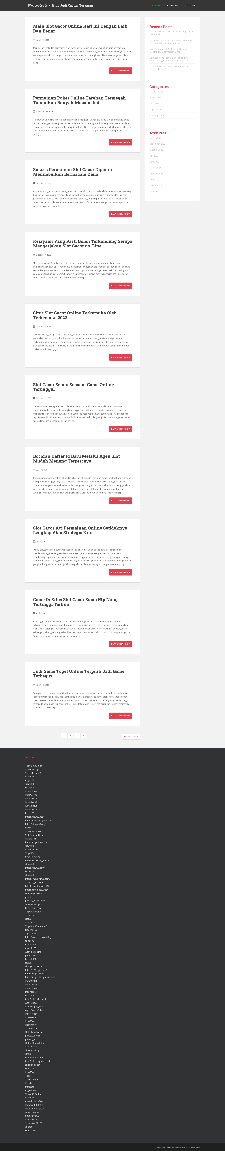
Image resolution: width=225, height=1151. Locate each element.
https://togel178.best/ (36, 973)
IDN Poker (30, 922)
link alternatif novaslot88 (37, 886)
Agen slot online (33, 951)
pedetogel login (33, 1035)
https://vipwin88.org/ (35, 824)
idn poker (29, 787)
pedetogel (30, 897)
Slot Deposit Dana (34, 835)
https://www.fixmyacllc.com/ (39, 820)
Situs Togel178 (32, 856)
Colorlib (169, 1147)
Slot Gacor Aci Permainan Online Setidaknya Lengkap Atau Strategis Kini (80, 530)
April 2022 (154, 191)
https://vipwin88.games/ (37, 860)
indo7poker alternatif (35, 999)
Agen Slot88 (31, 1002)
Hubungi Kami (171, 5)
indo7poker (30, 944)
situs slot (29, 1068)
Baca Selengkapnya (120, 70)
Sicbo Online (31, 1028)
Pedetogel (30, 1083)
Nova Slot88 (31, 791)
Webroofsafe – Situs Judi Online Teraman (60, 5)
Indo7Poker (31, 1013)
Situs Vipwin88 (32, 1115)
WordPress (195, 1147)
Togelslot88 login (33, 765)
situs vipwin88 (32, 1112)
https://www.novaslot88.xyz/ (39, 937)
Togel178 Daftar (33, 911)
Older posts (130, 736)
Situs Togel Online (34, 882)
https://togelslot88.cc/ (36, 842)
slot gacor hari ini (33, 966)
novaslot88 (30, 948)
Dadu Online (31, 1024)
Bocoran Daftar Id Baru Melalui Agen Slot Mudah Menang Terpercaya (76, 458)
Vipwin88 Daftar (33, 831)
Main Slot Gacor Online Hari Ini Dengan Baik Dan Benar (80, 28)
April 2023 (154, 161)
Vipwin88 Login (32, 769)
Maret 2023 (155, 167)
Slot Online (154, 103)
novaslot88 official (34, 1101)
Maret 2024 (155, 137)
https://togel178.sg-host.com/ (40, 977)
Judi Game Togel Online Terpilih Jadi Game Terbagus (78, 673)
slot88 (28, 918)
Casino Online (156, 91)
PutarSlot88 (31, 794)
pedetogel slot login (35, 900)
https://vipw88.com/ (35, 867)
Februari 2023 (156, 173)
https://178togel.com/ (36, 970)
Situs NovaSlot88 (33, 1123)
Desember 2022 (157, 185)
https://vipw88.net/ (34, 816)
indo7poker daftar (34, 1057)
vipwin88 (29, 783)
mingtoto (29, 1086)
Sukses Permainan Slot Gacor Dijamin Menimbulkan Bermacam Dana (72, 172)
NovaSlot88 (31, 802)
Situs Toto (30, 915)
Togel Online (155, 109)
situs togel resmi (33, 893)
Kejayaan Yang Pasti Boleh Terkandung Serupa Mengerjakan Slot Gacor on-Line (82, 243)
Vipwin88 (29, 776)
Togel (28, 1075)
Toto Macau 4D (33, 773)
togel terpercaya (33, 907)
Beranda (156, 5)
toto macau (31, 929)
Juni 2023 (153, 155)
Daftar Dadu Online (35, 1043)
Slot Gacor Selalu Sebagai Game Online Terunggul (73, 387)
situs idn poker (32, 1064)
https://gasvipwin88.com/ (37, 878)
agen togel (30, 933)
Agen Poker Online (34, 1010)
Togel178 (30, 853)
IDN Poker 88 (32, 1046)
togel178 (29, 780)
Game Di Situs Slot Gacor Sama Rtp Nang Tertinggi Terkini (75, 602)
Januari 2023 (155, 179)
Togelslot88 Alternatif (36, 926)
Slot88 (28, 827)
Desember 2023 (157, 143)
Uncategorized (156, 115)
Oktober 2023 (156, 149)
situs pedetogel (32, 904)
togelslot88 (30, 959)
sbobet (28, 1126)
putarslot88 (31, 955)
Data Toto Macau (34, 1032)
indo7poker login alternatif (38, 1061)
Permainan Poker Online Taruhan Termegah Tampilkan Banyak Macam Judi (79, 100)
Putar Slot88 (31, 980)
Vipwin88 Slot (31, 849)
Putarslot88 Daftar (34, 1104)
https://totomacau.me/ (36, 889)
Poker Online (188, 5)
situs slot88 (31, 1130)
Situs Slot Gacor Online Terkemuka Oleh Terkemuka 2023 (75, 315)
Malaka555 (30, 838)
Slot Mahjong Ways (35, 1006)
